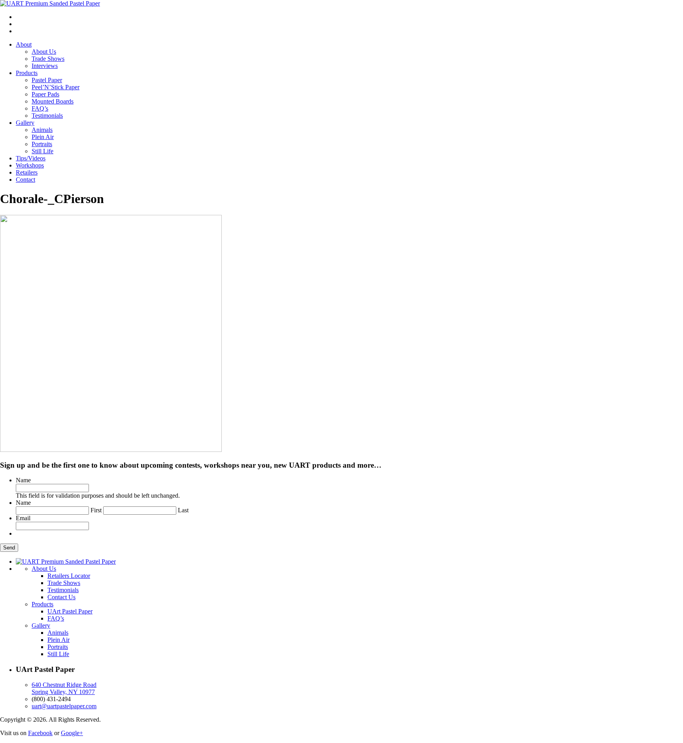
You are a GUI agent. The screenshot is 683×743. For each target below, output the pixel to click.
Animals (42, 129)
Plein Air (43, 137)
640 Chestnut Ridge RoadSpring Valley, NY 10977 (64, 688)
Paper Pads (45, 94)
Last (183, 510)
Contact (25, 179)
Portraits (42, 144)
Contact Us (61, 597)
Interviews (45, 65)
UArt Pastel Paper (69, 611)
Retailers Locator (68, 575)
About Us (44, 51)
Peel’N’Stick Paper (55, 87)
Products (27, 73)
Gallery (25, 122)
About (24, 44)
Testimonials (47, 115)
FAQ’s (40, 108)
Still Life (42, 151)
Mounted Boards (53, 101)
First (96, 510)
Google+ (72, 733)
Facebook (40, 733)
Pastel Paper (47, 80)
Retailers (27, 172)
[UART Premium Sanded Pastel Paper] (50, 3)
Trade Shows (48, 58)
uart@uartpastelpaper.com (64, 706)
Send (9, 548)
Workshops (30, 165)
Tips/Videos (30, 158)
